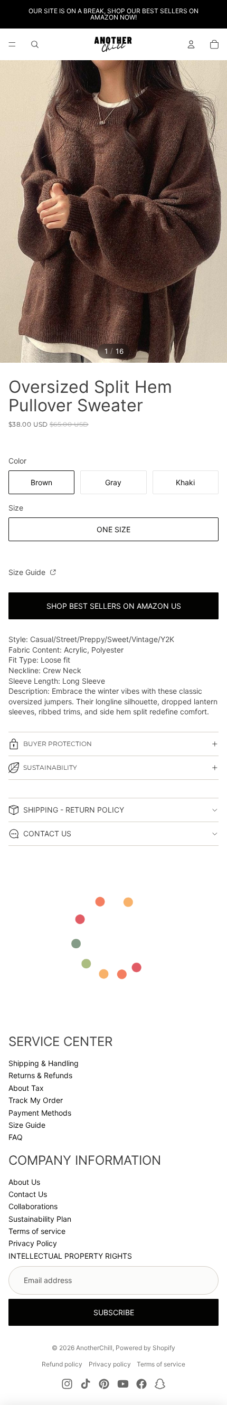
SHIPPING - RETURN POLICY (73, 809)
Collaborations (33, 1206)
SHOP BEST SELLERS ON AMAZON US (113, 605)
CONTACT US (47, 833)
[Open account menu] (191, 44)
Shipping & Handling (43, 1063)
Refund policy (62, 1364)
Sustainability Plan (39, 1218)
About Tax (26, 1087)
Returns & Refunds (40, 1075)
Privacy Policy (32, 1243)
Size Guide (28, 572)
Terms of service (36, 1231)
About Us (24, 1181)
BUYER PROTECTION (57, 744)
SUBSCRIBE (113, 1312)
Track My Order (35, 1100)
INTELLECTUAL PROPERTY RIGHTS (70, 1255)
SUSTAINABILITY (50, 767)
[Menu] (12, 44)
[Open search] (34, 44)
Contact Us (27, 1194)
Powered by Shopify (145, 1348)
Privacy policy (110, 1364)
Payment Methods (39, 1112)
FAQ (15, 1137)
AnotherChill (94, 1348)
